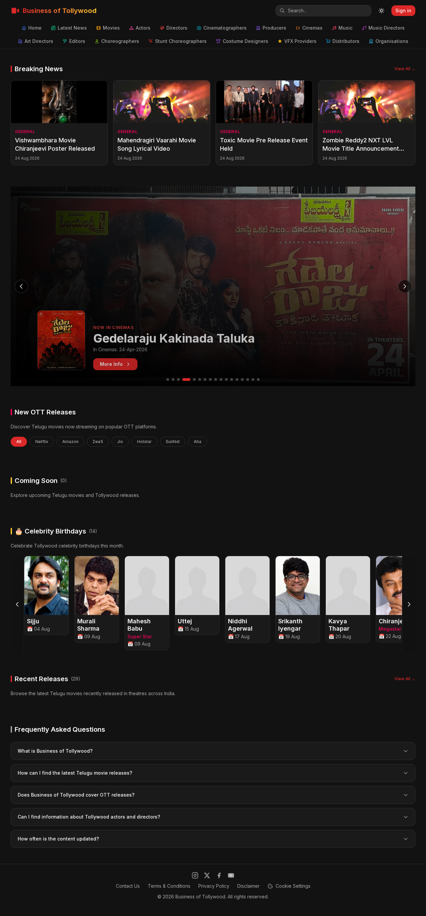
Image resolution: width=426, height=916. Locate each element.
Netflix (41, 441)
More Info (111, 364)
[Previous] (17, 604)
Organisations (391, 41)
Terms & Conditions (169, 886)
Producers (274, 28)
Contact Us (128, 886)
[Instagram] (195, 875)
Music (345, 28)
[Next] (408, 604)
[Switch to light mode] (381, 11)
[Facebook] (219, 875)
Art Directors (39, 41)
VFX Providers (300, 41)
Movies (111, 28)
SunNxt (173, 441)
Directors (176, 28)
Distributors (345, 41)
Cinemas (312, 28)
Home (35, 28)
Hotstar (144, 441)
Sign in (403, 10)
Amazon (70, 441)
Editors (77, 41)
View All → (404, 68)
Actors (143, 28)
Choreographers (120, 41)
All (18, 441)
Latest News (72, 28)
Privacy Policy (213, 886)
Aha (197, 441)
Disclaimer (248, 886)
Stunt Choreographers (181, 41)
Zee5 (98, 441)
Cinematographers (225, 28)
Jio (120, 441)
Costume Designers (245, 41)
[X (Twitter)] (207, 875)
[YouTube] (231, 875)
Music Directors (386, 28)
